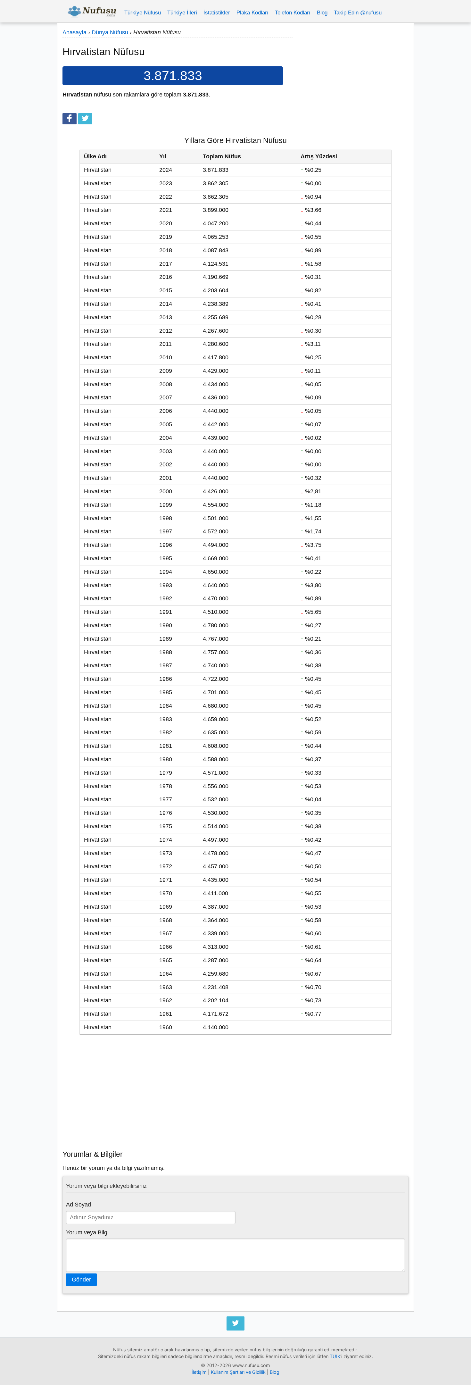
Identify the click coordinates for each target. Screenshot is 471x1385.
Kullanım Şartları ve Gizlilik (238, 1372)
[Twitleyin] (85, 118)
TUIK (335, 1356)
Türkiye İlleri (182, 13)
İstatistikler (216, 13)
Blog (322, 13)
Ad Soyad (78, 1204)
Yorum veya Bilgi (87, 1232)
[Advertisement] (351, 82)
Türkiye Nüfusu (142, 13)
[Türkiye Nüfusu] (91, 13)
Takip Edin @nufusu (358, 13)
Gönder (81, 1279)
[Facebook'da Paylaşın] (69, 118)
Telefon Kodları (292, 13)
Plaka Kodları (252, 13)
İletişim (199, 1372)
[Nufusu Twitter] (235, 1323)
